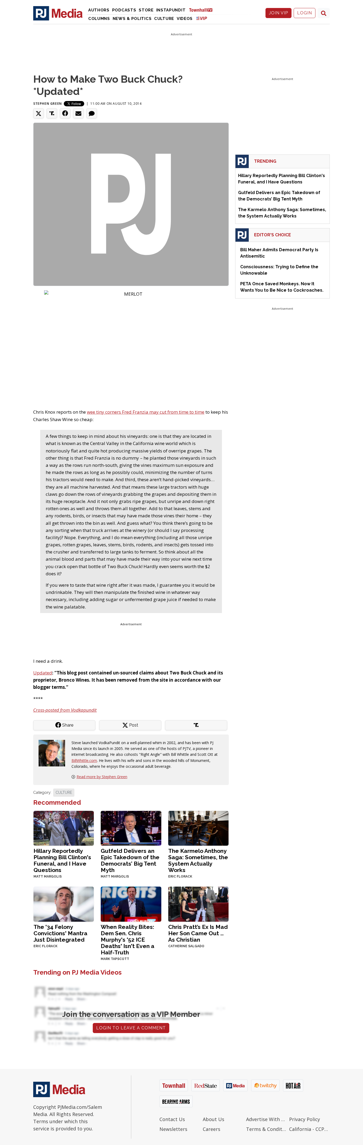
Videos (185, 18)
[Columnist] (54, 752)
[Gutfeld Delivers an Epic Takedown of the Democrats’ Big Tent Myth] (131, 827)
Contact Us (172, 1119)
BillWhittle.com (84, 760)
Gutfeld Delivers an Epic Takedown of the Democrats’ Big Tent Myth (130, 860)
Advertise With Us (266, 1119)
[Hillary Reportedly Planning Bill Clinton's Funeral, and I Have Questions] (63, 827)
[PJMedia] (58, 13)
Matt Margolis (47, 876)
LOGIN (304, 12)
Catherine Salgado (186, 946)
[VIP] (201, 18)
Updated (42, 673)
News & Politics (132, 18)
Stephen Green (47, 103)
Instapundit (171, 10)
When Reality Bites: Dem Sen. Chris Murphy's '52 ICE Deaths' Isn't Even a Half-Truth (127, 940)
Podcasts (124, 10)
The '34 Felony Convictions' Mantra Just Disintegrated (60, 933)
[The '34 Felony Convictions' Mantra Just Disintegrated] (63, 903)
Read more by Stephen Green (102, 776)
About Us (213, 1119)
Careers (211, 1129)
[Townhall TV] (203, 9)
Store (146, 10)
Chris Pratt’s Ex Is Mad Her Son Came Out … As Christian (198, 933)
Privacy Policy (304, 1119)
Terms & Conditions (266, 1129)
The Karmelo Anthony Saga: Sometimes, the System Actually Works (198, 860)
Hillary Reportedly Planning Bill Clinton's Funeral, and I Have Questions (62, 860)
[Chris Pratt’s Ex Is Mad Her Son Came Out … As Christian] (198, 903)
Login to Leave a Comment (131, 1027)
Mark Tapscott (115, 959)
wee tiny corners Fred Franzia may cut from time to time (145, 412)
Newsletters (173, 1129)
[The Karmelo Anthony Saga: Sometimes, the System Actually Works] (198, 827)
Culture (164, 18)
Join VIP (278, 12)
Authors (98, 10)
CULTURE (64, 792)
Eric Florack (180, 876)
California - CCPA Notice (309, 1129)
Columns (99, 18)
